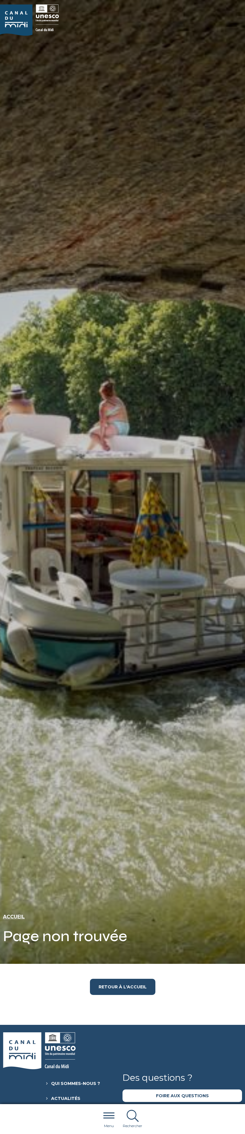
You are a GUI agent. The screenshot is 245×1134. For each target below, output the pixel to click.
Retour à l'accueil (123, 987)
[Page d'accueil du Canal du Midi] (29, 20)
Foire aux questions (182, 1095)
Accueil (14, 917)
